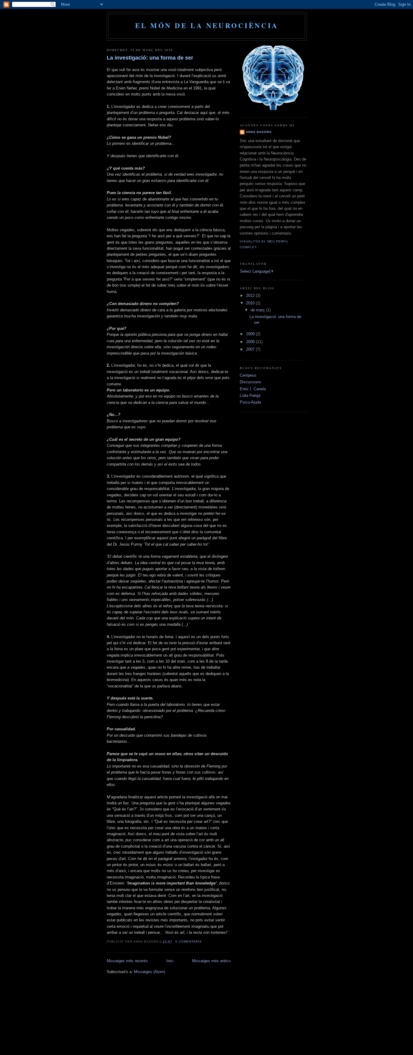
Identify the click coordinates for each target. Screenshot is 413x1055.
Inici (170, 961)
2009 (251, 334)
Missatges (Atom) (149, 971)
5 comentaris (188, 941)
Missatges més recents (127, 961)
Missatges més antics (211, 961)
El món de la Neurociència (206, 25)
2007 (251, 349)
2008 (251, 341)
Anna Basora (259, 132)
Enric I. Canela (253, 389)
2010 (251, 303)
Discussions (250, 382)
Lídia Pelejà (250, 395)
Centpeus (248, 375)
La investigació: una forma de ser (150, 58)
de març (258, 310)
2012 (251, 295)
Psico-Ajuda (250, 402)
